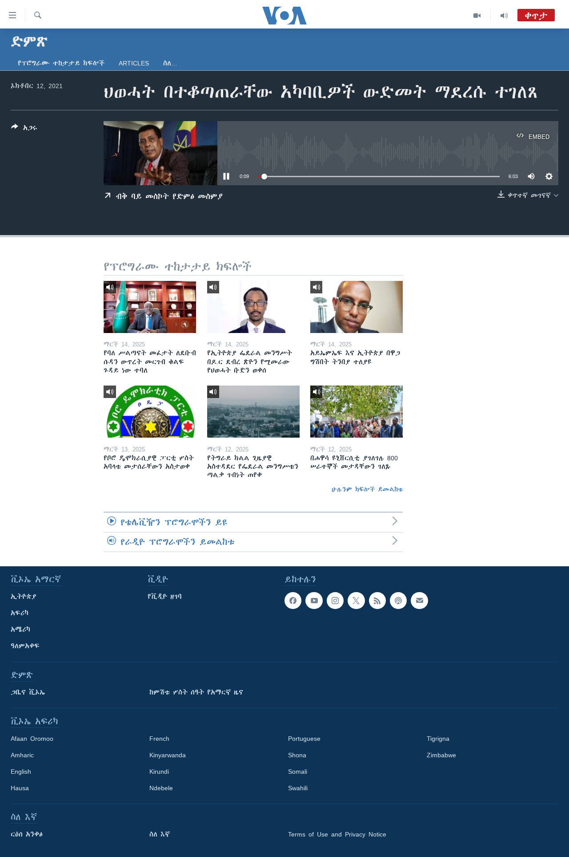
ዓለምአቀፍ (25, 646)
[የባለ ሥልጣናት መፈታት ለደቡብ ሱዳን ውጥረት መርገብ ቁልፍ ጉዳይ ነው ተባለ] (150, 307)
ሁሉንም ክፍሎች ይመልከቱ (367, 489)
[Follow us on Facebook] (292, 600)
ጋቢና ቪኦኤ (28, 692)
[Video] (477, 15)
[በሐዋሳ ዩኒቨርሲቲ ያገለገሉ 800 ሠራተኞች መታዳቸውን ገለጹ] (356, 412)
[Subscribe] (419, 600)
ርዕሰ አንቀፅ (27, 834)
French (159, 739)
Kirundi (159, 772)
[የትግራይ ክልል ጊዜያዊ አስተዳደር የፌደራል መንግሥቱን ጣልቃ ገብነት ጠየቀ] (253, 412)
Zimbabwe (441, 755)
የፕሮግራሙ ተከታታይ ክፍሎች (61, 63)
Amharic (22, 755)
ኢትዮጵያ (23, 597)
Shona (297, 755)
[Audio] (504, 15)
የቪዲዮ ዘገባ (165, 597)
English (21, 772)
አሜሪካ (20, 629)
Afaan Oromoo (32, 739)
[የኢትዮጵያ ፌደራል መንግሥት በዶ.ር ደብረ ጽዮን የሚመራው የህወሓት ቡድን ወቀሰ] (253, 307)
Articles (134, 63)
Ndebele (161, 788)
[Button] (24, 129)
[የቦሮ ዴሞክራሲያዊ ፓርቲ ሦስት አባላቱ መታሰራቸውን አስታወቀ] (150, 412)
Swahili (298, 788)
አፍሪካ (19, 613)
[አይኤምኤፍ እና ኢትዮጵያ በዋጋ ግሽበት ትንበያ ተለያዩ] (356, 307)
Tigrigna (438, 739)
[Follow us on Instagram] (335, 600)
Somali (297, 772)
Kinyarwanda (167, 755)
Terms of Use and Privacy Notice (337, 834)
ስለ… (170, 63)
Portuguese (304, 739)
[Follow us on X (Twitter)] (356, 600)
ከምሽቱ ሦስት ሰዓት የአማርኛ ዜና (196, 692)
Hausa (20, 788)
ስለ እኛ (159, 834)
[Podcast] (398, 600)
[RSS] (377, 600)
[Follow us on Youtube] (313, 600)
